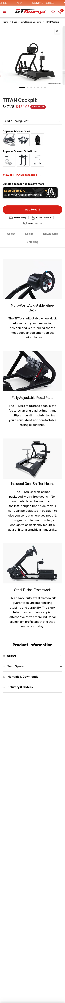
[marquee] (32, 3)
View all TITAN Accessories (22, 174)
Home (5, 22)
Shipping (32, 241)
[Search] (53, 12)
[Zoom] (57, 31)
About (11, 233)
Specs (29, 233)
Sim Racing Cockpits (31, 22)
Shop (14, 22)
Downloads (50, 233)
